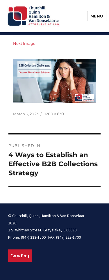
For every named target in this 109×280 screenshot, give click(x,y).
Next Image (24, 43)
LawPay (20, 255)
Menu (96, 16)
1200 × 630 (54, 113)
